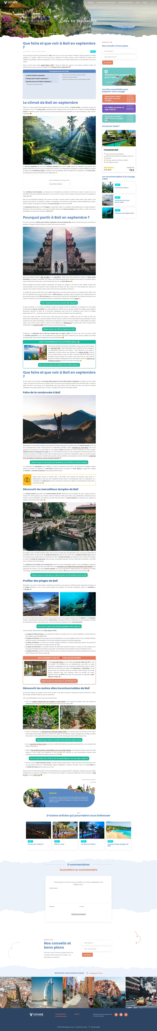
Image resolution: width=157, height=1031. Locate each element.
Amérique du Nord (125, 2)
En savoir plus (110, 82)
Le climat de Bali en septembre (35, 75)
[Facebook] (116, 1015)
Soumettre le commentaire (78, 914)
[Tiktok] (126, 1015)
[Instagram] (121, 1015)
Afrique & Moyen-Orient (106, 2)
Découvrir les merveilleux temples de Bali (74, 75)
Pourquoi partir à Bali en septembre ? (37, 78)
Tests (145, 2)
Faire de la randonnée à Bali (35, 84)
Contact (76, 1014)
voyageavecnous (96, 973)
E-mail (82, 906)
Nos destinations (60, 1014)
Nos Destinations (27, 33)
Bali (44, 33)
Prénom (52, 906)
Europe (90, 2)
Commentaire (53, 888)
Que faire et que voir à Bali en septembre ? (39, 81)
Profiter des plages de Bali (69, 77)
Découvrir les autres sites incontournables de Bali (76, 79)
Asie (137, 2)
